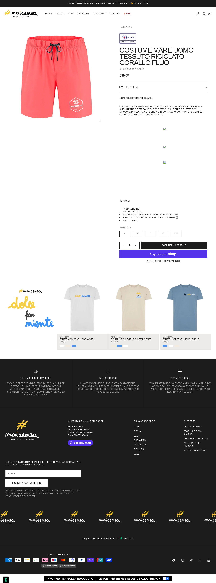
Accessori (99, 14)
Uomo (48, 14)
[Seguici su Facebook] (174, 560)
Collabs (115, 14)
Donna (60, 14)
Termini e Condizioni (196, 438)
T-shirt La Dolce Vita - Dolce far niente (131, 339)
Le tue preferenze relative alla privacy (129, 578)
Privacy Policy (51, 565)
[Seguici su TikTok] (191, 560)
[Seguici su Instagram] (182, 560)
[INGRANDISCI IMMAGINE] (100, 120)
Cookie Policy (68, 565)
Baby (70, 14)
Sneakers (83, 14)
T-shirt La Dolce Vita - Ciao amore (76, 339)
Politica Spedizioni (195, 450)
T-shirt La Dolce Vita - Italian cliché (181, 339)
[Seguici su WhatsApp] (209, 560)
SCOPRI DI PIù (141, 3)
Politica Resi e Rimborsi (192, 444)
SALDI (127, 14)
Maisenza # (125, 27)
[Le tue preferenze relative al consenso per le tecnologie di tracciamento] (6, 580)
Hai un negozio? (193, 427)
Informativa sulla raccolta (70, 578)
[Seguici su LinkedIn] (200, 560)
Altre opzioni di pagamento (163, 261)
